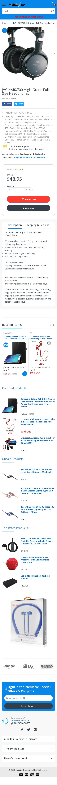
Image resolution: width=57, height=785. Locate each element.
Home (5, 23)
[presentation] (50, 325)
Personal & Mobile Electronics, (30, 131)
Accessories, (20, 116)
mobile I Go (8, 333)
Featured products (14, 388)
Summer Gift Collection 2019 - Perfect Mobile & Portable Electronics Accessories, (28, 134)
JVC (3, 86)
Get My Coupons (28, 706)
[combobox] (28, 11)
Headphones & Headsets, (24, 125)
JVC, (40, 128)
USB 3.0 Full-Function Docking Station (35, 577)
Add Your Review (9, 98)
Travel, (29, 136)
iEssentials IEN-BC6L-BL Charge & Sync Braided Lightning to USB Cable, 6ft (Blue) (37, 509)
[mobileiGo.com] (17, 4)
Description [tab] (15, 225)
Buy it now (28, 208)
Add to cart (30, 199)
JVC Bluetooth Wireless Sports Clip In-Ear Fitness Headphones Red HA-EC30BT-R (41, 337)
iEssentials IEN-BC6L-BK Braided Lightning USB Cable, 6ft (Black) (36, 470)
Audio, (29, 116)
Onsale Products (13, 459)
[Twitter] (28, 730)
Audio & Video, (38, 116)
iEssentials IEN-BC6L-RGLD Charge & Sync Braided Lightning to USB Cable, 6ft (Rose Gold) (37, 491)
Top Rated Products (15, 528)
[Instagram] (35, 730)
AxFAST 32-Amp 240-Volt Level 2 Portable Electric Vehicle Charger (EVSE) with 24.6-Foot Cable (37, 541)
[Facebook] (22, 730)
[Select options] (24, 373)
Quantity (10, 186)
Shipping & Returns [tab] (37, 225)
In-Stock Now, (32, 128)
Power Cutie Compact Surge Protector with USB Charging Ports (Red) (35, 560)
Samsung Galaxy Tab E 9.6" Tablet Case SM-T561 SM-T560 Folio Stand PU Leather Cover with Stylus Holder (15, 337)
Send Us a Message (20, 720)
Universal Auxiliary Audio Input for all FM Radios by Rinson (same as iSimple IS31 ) (38, 440)
